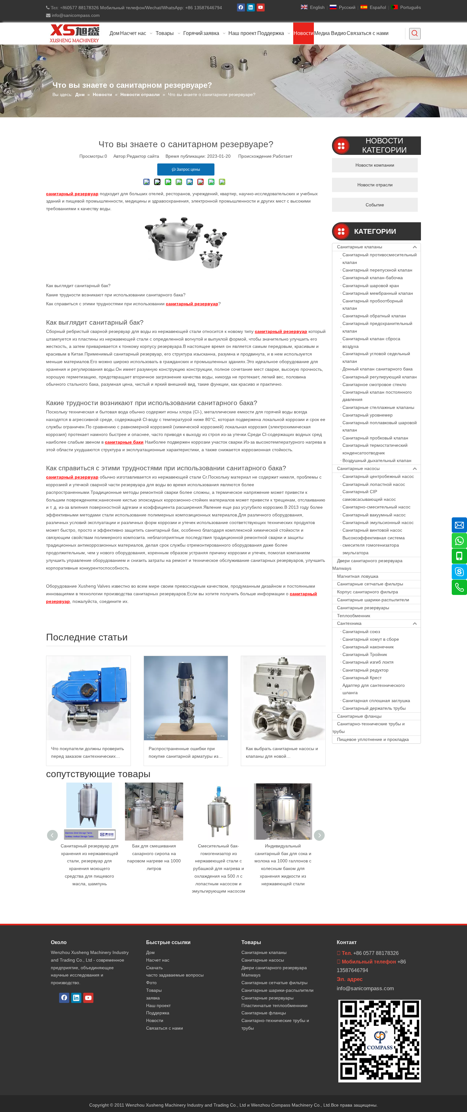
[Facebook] (241, 7)
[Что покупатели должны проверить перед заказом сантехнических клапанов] (88, 698)
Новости (154, 1020)
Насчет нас (157, 960)
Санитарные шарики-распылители (373, 599)
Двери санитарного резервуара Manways (367, 564)
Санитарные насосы (358, 468)
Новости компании (374, 165)
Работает (282, 156)
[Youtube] (261, 7)
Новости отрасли (375, 184)
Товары (154, 990)
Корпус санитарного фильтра (367, 591)
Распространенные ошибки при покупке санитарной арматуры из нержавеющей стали (183, 753)
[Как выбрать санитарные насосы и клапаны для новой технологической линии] (283, 698)
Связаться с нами (164, 1028)
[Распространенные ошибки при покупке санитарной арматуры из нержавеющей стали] (186, 698)
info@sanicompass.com (75, 15)
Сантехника (349, 623)
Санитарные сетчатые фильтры (370, 583)
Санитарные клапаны (359, 246)
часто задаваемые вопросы (175, 974)
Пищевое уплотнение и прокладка (373, 739)
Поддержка (157, 1012)
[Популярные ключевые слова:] (415, 33)
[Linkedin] (251, 7)
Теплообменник (353, 615)
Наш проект (158, 1005)
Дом (150, 952)
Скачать (154, 967)
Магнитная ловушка (357, 576)
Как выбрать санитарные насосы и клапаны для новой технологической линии (282, 753)
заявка (153, 997)
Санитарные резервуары (363, 607)
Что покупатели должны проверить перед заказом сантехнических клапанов (87, 753)
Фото (151, 982)
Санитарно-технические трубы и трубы (368, 727)
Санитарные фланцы (359, 716)
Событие (375, 204)
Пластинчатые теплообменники (274, 1005)
